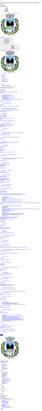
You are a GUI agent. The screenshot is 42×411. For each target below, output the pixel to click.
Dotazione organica (2, 130)
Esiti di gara (3, 200)
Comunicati (3, 387)
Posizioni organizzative (3, 126)
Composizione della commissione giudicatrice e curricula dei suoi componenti (12, 201)
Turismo (3, 376)
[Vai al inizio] (0, 333)
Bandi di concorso (2, 149)
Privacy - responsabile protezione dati (5, 327)
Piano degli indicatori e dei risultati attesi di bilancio (7, 232)
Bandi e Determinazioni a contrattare (6, 196)
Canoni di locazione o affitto (4, 241)
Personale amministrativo (5, 368)
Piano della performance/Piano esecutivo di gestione (8, 158)
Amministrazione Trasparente (6, 85)
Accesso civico (2, 322)
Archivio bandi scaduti (5, 197)
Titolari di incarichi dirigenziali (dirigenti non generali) (7, 124)
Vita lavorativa (4, 373)
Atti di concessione (2, 225)
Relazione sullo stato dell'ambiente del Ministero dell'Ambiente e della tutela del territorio (13, 304)
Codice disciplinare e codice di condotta (7, 98)
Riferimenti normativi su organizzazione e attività (8, 95)
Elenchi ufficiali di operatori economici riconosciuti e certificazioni (10, 214)
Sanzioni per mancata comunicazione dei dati (6, 110)
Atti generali (2, 92)
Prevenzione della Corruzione (4, 312)
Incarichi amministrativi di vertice (6, 122)
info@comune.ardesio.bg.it (5, 398)
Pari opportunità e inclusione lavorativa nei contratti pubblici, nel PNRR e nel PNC (12, 213)
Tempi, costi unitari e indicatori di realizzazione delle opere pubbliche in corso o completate (14, 291)
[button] (4, 75)
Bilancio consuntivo (4, 231)
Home (3, 84)
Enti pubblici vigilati (3, 167)
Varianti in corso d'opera (3, 218)
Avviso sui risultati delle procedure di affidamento (8, 210)
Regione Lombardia (2, 6)
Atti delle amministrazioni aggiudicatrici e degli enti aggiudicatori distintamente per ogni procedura (13, 194)
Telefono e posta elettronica (3, 115)
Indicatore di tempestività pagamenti (5, 274)
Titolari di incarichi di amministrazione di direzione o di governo (10, 109)
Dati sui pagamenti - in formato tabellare (7, 273)
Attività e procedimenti (3, 176)
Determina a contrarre (5, 207)
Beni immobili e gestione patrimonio (5, 236)
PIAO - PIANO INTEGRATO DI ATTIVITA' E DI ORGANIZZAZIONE (12, 99)
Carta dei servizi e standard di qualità (5, 259)
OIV (1, 147)
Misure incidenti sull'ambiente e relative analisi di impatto (9, 302)
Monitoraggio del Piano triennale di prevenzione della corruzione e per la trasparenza (13, 316)
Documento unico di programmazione (5, 227)
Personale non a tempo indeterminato (5, 134)
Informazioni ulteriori (4, 215)
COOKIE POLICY (2, 4)
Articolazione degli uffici (3, 111)
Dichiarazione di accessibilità (5, 406)
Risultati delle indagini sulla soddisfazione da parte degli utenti (10, 267)
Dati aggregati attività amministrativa (5, 178)
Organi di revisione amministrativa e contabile (6, 250)
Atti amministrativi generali (5, 96)
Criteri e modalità (2, 221)
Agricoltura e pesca (4, 383)
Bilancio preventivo (4, 230)
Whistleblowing (4, 315)
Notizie (3, 386)
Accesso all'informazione (5, 79)
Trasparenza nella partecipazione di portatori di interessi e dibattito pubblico (11, 205)
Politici (3, 367)
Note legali (3, 405)
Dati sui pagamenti (2, 270)
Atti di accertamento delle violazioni (6, 320)
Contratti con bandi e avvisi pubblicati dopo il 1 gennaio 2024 (8, 217)
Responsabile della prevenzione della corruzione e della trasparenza (10, 317)
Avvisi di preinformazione (5, 206)
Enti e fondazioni (4, 366)
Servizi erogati (2, 258)
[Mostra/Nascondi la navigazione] (6, 40)
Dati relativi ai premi (3, 164)
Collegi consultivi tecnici (5, 212)
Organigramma (4, 114)
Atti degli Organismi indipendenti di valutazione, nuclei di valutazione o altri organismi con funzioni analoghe (16, 249)
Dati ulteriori (2, 326)
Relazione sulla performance (4, 160)
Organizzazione (2, 104)
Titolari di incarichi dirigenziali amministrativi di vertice (7, 120)
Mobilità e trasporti (4, 377)
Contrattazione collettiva (3, 142)
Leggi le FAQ (4, 400)
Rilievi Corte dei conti (5, 256)
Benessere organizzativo (3, 165)
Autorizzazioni (4, 382)
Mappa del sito (2, 408)
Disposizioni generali (3, 90)
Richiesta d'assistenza (5, 402)
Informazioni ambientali (3, 299)
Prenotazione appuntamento (5, 401)
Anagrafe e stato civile (5, 372)
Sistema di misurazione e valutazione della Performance (9, 154)
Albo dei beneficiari (2, 220)
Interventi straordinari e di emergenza (5, 305)
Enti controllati (2, 166)
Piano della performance (3, 155)
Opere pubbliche (2, 282)
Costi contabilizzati (2, 264)
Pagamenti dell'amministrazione (4, 268)
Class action (1, 263)
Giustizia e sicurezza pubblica (6, 379)
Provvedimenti (2, 180)
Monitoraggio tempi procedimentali (4, 179)
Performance (2, 150)
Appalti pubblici (4, 375)
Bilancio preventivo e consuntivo (4, 228)
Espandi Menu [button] (2, 89)
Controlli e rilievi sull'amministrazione (5, 245)
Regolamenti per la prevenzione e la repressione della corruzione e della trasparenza (13, 318)
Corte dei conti (2, 254)
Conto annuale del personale (5, 133)
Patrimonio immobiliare (5, 240)
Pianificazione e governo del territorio (5, 292)
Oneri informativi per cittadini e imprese (5, 100)
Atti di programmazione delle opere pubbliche (6, 285)
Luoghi (3, 391)
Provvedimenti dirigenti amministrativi (7, 188)
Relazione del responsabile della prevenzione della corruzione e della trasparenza (12, 319)
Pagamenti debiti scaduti (5, 272)
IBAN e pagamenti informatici (4, 278)
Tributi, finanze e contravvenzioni (6, 380)
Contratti (3, 211)
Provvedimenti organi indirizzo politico (5, 182)
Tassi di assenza (2, 138)
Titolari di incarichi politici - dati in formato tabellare (8, 108)
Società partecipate (2, 171)
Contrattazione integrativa (3, 146)
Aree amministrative (4, 365)
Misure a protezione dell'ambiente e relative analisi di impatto (10, 303)
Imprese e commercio (5, 374)
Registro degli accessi (5, 324)
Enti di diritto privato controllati (4, 172)
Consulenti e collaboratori (3, 116)
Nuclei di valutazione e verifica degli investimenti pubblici (7, 284)
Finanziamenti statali (3, 283)
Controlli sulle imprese (3, 189)
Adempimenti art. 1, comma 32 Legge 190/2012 (8, 198)
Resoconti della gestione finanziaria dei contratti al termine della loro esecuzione (12, 199)
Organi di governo (4, 364)
